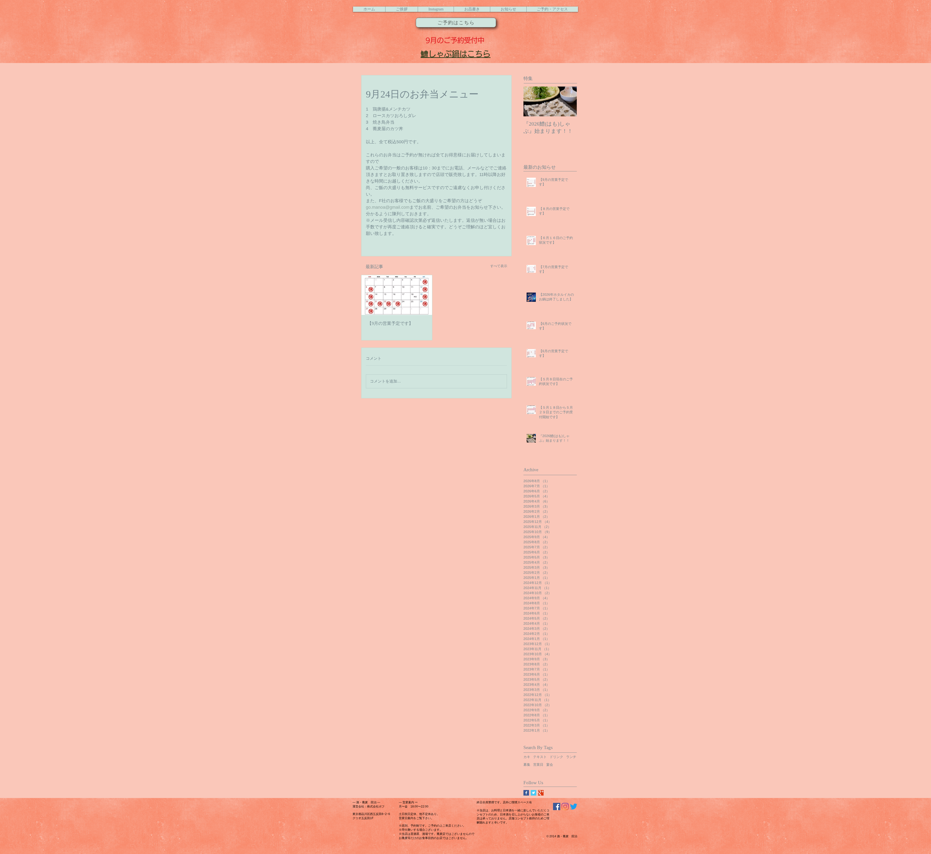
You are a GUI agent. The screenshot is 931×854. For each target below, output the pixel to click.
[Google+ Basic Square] (541, 793)
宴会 (549, 764)
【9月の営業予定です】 (390, 323)
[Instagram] (565, 806)
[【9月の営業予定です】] (396, 295)
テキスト (540, 757)
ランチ (571, 757)
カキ (526, 757)
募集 (526, 764)
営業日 (538, 764)
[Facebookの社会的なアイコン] (556, 806)
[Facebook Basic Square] (526, 793)
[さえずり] (573, 806)
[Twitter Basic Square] (533, 793)
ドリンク (556, 757)
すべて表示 (498, 266)
